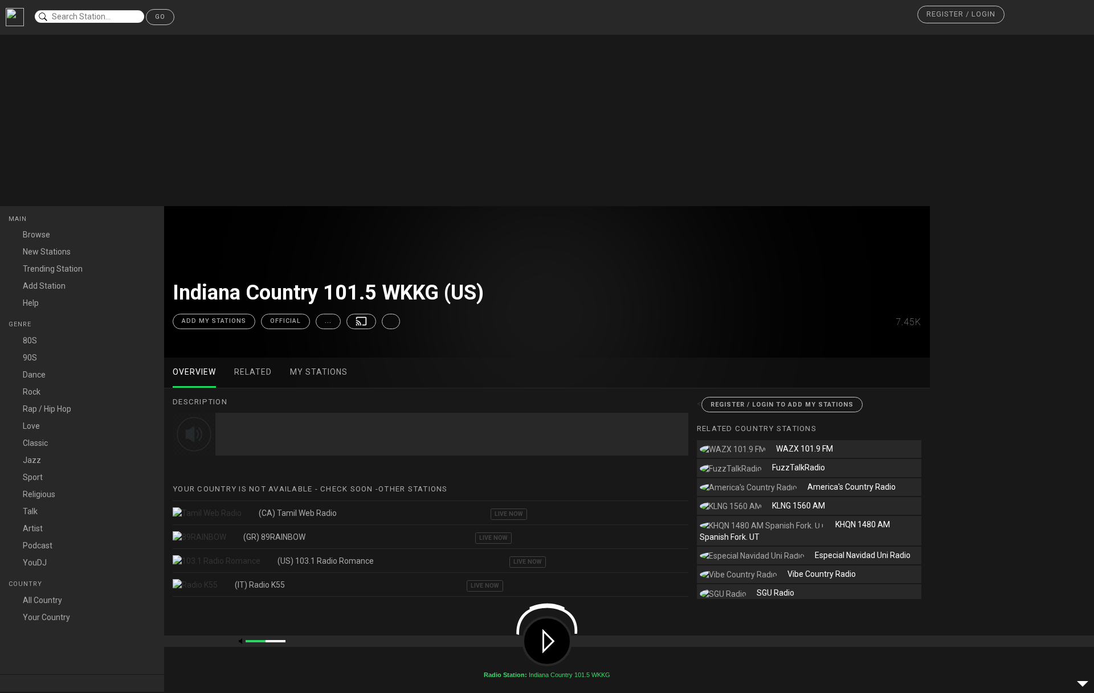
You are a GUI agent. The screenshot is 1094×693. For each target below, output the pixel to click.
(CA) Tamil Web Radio (298, 513)
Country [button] (26, 584)
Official (285, 321)
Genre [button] (21, 324)
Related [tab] (253, 371)
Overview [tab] (194, 371)
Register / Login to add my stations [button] (782, 404)
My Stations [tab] (319, 371)
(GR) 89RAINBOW (274, 537)
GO (160, 16)
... (328, 321)
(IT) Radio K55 (260, 584)
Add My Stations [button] (214, 321)
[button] (960, 14)
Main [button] (19, 219)
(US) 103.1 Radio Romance (325, 560)
